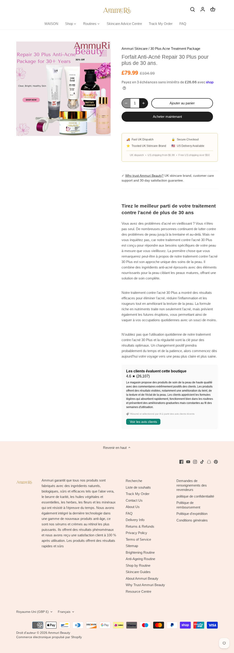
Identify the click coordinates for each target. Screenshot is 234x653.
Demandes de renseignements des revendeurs (191, 485)
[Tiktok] (202, 461)
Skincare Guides (138, 572)
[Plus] (143, 103)
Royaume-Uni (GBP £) (32, 612)
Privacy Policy (136, 533)
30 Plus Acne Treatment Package (175, 48)
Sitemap (132, 546)
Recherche (134, 481)
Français (64, 612)
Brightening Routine (140, 552)
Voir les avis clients (143, 422)
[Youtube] (188, 461)
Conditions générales (192, 520)
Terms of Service (138, 539)
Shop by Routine (138, 565)
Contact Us (134, 500)
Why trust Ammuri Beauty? (144, 175)
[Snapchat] (209, 461)
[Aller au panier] (212, 9)
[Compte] (203, 9)
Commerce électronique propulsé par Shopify (49, 637)
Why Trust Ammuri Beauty (145, 585)
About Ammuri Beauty (142, 578)
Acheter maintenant (167, 116)
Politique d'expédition (191, 514)
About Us (133, 507)
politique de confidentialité (195, 496)
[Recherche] (193, 9)
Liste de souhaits (138, 487)
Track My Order (137, 494)
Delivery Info (135, 520)
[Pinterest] (216, 461)
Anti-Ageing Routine (140, 559)
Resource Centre (138, 591)
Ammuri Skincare (135, 48)
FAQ (129, 513)
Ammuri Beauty (59, 633)
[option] (63, 89)
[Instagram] (195, 461)
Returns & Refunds (140, 526)
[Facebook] (181, 461)
